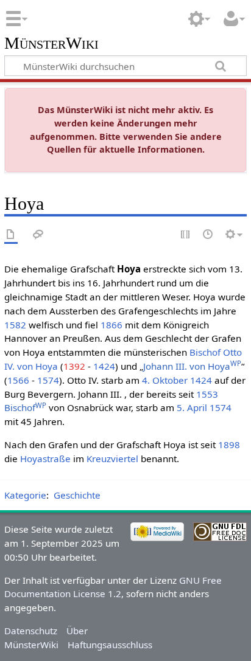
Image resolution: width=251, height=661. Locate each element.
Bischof (205, 352)
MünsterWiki (51, 43)
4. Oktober (165, 380)
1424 (104, 366)
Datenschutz (30, 631)
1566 (18, 380)
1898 (229, 444)
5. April (192, 407)
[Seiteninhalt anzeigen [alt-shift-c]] (11, 235)
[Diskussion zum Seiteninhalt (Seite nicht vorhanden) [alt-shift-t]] (38, 235)
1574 (48, 380)
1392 (74, 366)
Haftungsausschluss (110, 645)
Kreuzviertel (112, 458)
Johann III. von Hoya (192, 366)
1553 (207, 394)
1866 (111, 325)
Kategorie (25, 495)
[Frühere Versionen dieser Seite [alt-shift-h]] (208, 235)
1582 (15, 325)
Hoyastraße (45, 458)
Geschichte (77, 495)
